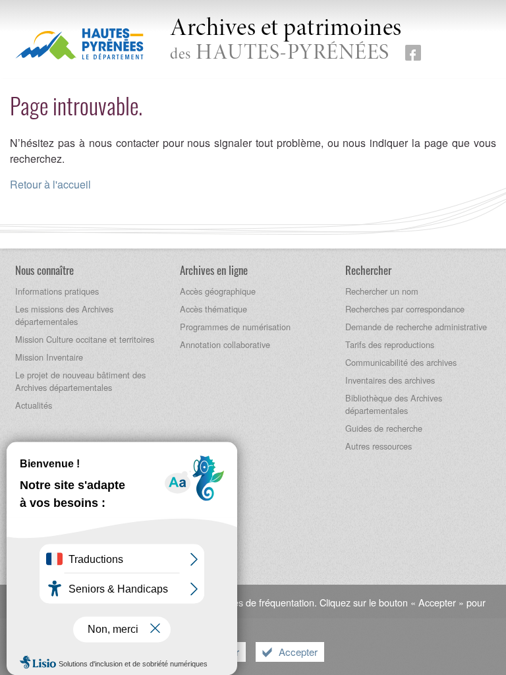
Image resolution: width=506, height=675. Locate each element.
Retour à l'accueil (50, 184)
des (286, 40)
